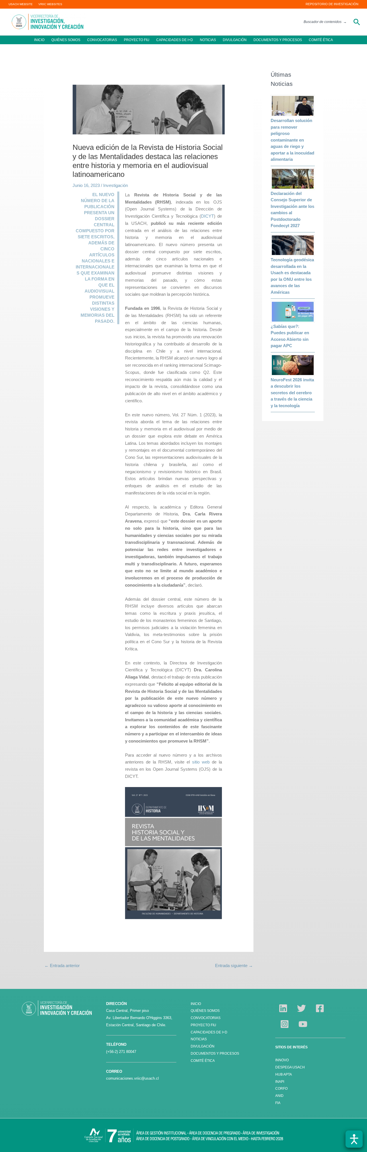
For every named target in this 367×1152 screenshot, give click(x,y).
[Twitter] (301, 1008)
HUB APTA (283, 1074)
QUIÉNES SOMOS (65, 40)
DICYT (207, 216)
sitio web (201, 761)
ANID (279, 1096)
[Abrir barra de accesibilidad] (354, 1139)
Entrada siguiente (234, 965)
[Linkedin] (283, 1008)
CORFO (281, 1089)
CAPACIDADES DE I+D (174, 40)
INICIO (39, 40)
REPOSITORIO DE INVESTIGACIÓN (332, 4)
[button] (356, 22)
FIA (277, 1103)
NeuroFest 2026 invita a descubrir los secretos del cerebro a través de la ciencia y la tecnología (292, 392)
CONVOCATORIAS (102, 40)
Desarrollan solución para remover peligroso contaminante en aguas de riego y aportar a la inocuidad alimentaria (292, 140)
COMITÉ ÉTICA (321, 40)
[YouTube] (303, 1024)
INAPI (280, 1082)
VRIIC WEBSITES (50, 4)
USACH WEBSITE (21, 4)
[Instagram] (284, 1024)
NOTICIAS (208, 40)
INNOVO (282, 1060)
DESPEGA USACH (290, 1067)
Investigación (115, 185)
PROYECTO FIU (136, 40)
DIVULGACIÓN (235, 40)
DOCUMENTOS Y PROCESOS (277, 40)
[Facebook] (320, 1008)
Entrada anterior (62, 965)
